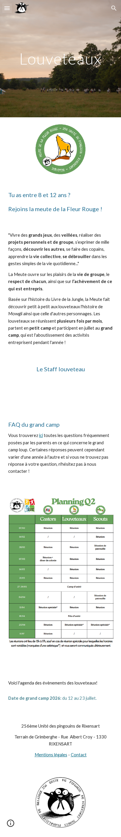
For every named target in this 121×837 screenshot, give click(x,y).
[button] (7, 8)
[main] (60, 58)
